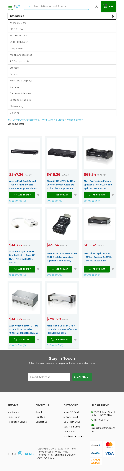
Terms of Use (44, 451)
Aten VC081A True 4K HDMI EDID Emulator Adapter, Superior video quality (62, 257)
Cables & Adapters (20, 93)
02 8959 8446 (101, 420)
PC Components (19, 61)
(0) (24, 200)
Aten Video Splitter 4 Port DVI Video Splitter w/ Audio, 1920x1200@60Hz (62, 329)
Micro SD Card (18, 22)
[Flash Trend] (17, 6)
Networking (16, 106)
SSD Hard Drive (19, 35)
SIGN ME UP (82, 376)
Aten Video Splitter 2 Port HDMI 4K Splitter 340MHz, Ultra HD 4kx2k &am (98, 257)
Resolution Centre (17, 422)
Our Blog (40, 417)
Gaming (14, 87)
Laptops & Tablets (20, 99)
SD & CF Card (17, 29)
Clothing (15, 112)
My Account (14, 412)
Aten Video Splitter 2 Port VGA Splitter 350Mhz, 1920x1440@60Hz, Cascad (23, 329)
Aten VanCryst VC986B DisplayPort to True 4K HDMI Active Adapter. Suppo (22, 257)
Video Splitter (75, 119)
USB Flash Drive (19, 41)
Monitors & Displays (21, 80)
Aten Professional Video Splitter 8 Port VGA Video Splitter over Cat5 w (98, 185)
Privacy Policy (60, 451)
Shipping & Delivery (65, 454)
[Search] (29, 6)
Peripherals (16, 48)
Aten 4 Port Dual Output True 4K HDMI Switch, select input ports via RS (22, 185)
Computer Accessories (26, 119)
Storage (14, 67)
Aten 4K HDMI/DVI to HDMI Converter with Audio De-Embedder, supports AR (61, 185)
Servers (14, 74)
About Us (40, 412)
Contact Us (41, 422)
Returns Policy (45, 454)
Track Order (14, 417)
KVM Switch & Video (53, 119)
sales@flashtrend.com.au (103, 429)
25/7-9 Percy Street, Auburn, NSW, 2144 (103, 414)
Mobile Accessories (21, 54)
